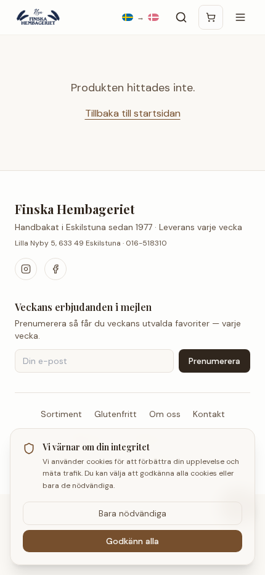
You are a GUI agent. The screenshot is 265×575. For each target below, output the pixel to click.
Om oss (165, 414)
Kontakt (209, 414)
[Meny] (240, 17)
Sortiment (61, 414)
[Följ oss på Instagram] (26, 269)
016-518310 (146, 243)
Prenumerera (214, 360)
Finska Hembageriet (75, 209)
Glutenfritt (115, 414)
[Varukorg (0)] (210, 17)
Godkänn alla (132, 541)
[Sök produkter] (181, 17)
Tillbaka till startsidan (133, 113)
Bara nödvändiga (132, 513)
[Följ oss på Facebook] (55, 269)
